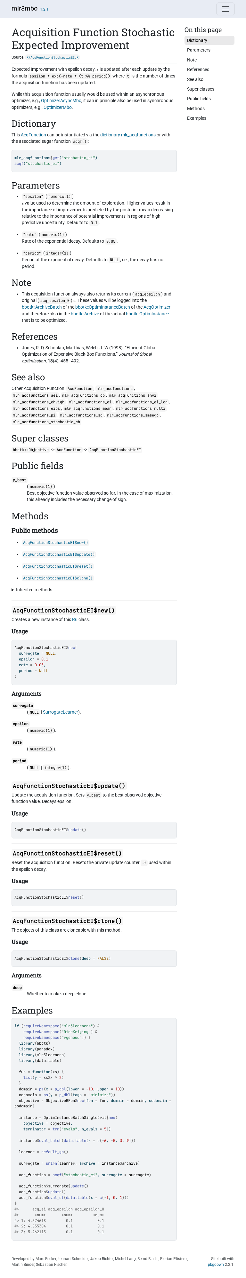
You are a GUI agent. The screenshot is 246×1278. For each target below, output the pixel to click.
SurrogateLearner (60, 712)
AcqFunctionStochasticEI (40, 647)
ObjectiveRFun (60, 1100)
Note (192, 59)
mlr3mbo (24, 8)
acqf (57, 1174)
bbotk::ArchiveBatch (42, 307)
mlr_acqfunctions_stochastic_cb (46, 422)
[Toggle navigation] (225, 9)
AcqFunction (33, 134)
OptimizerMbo (58, 107)
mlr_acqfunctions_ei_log (142, 402)
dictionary (110, 134)
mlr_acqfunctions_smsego (133, 415)
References (198, 69)
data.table (48, 1060)
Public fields (199, 98)
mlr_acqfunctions (138, 134)
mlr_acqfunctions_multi (140, 408)
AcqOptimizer (157, 307)
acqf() (79, 141)
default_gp (52, 1151)
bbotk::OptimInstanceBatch (102, 307)
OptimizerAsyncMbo (61, 100)
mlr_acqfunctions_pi (34, 415)
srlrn (51, 1163)
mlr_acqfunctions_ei (90, 402)
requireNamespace (41, 1026)
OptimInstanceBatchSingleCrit (75, 1117)
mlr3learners (50, 1054)
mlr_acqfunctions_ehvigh (38, 402)
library (27, 1043)
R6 (75, 619)
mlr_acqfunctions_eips (36, 408)
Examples (196, 118)
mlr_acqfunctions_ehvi (132, 395)
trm (56, 1129)
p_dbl (60, 1089)
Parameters (198, 50)
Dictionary (197, 40)
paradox (45, 1049)
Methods (196, 108)
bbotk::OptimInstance (147, 313)
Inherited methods (34, 589)
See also (195, 79)
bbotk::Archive (85, 313)
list (27, 1077)
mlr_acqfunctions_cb (83, 395)
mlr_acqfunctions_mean (87, 408)
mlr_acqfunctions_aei (35, 395)
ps (41, 1089)
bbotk (42, 1043)
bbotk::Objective (31, 449)
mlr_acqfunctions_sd (81, 415)
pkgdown (216, 1264)
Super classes (200, 89)
